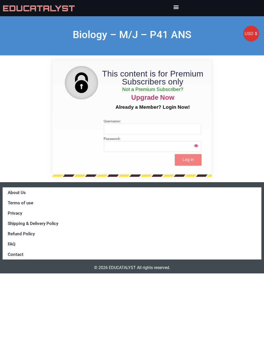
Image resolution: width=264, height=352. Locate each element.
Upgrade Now (152, 97)
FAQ (11, 244)
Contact (15, 254)
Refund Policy (21, 233)
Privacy (15, 213)
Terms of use (20, 202)
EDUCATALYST (39, 8)
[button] (176, 7)
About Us (17, 192)
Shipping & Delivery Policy (33, 223)
